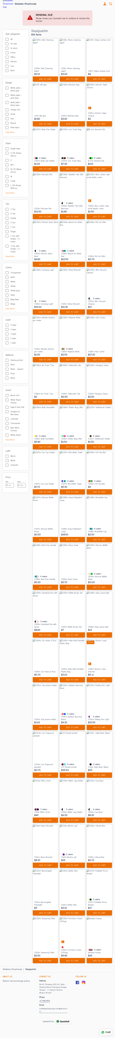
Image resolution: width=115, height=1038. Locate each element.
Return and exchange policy (16, 981)
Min (7, 482)
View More (10, 132)
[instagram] (83, 982)
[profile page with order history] (105, 4)
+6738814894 (44, 1001)
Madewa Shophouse (25, 4)
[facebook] (77, 982)
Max (18, 482)
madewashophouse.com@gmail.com (53, 1010)
